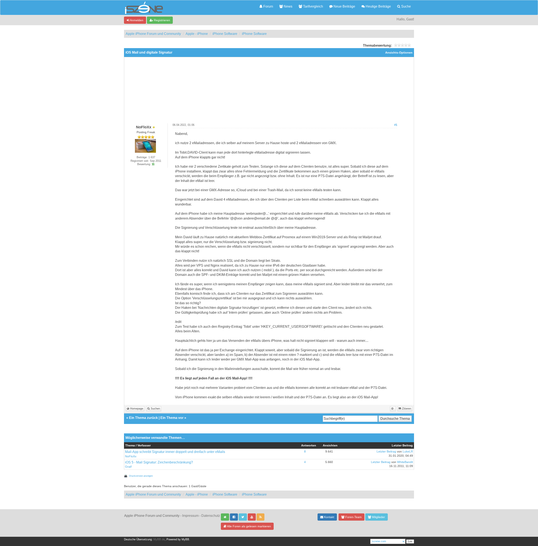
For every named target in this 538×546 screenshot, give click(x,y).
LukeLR (408, 451)
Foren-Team (353, 517)
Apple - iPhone (197, 34)
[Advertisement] (269, 91)
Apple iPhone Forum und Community (153, 34)
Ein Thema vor (171, 418)
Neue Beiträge (344, 6)
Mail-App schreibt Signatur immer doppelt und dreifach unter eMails (175, 452)
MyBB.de (159, 539)
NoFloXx (130, 456)
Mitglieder (378, 517)
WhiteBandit (405, 462)
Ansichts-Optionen (399, 52)
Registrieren (161, 20)
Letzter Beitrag (386, 451)
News (287, 6)
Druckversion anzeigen (141, 476)
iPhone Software (224, 34)
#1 (395, 125)
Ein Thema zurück (143, 418)
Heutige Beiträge (378, 6)
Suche (405, 6)
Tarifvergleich (312, 6)
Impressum (190, 515)
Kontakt (328, 517)
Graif (128, 466)
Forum (267, 6)
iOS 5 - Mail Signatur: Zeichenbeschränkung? (159, 462)
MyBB (185, 539)
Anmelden (136, 20)
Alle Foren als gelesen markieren (248, 526)
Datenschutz (210, 515)
